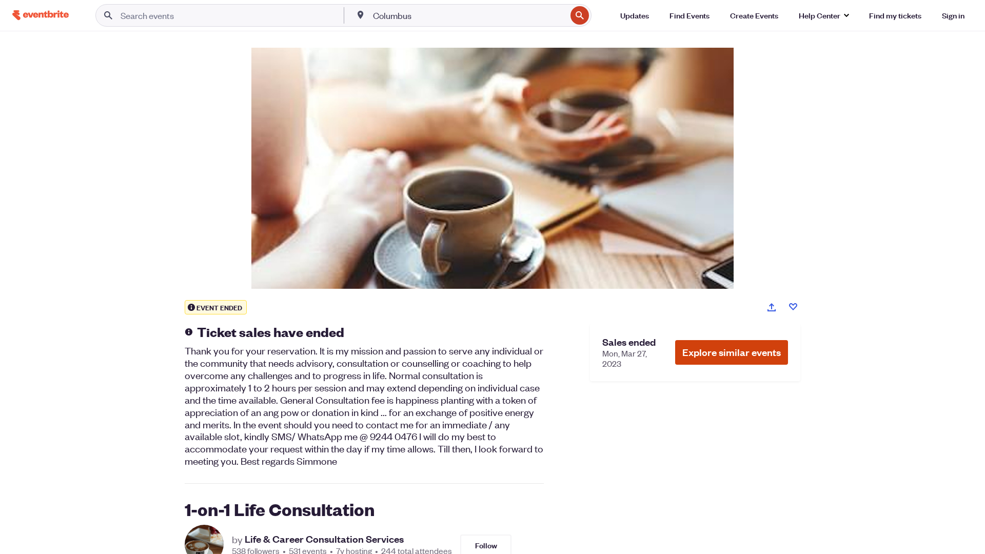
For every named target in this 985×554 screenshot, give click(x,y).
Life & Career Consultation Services (324, 539)
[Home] (40, 15)
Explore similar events (731, 352)
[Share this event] (771, 307)
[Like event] (793, 307)
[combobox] (469, 15)
